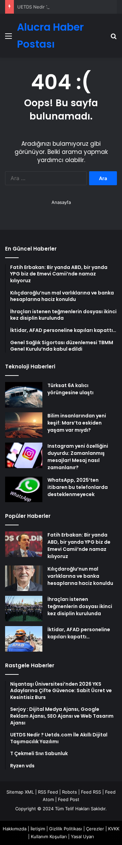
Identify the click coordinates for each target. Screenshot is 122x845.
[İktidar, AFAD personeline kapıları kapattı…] (23, 639)
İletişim (37, 828)
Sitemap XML (20, 792)
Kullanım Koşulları (49, 836)
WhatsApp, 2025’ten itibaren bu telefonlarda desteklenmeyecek (77, 487)
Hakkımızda (14, 828)
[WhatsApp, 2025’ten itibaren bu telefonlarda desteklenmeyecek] (23, 489)
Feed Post (68, 799)
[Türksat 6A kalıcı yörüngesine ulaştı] (23, 395)
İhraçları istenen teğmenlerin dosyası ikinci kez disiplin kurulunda (79, 606)
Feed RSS (91, 792)
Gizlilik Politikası (65, 828)
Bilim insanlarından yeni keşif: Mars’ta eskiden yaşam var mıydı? (76, 422)
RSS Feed (48, 792)
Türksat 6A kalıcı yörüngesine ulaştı (70, 389)
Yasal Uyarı (82, 836)
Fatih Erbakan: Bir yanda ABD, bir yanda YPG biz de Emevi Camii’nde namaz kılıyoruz (78, 545)
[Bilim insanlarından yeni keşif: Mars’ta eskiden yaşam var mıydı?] (23, 425)
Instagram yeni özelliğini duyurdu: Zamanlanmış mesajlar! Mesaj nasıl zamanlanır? (77, 457)
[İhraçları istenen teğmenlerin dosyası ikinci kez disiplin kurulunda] (23, 608)
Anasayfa (61, 202)
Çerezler (95, 828)
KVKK (113, 828)
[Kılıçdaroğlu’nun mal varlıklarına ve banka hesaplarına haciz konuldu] (23, 578)
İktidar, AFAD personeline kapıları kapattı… (78, 633)
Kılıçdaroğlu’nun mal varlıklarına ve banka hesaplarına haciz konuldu (80, 576)
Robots (69, 792)
